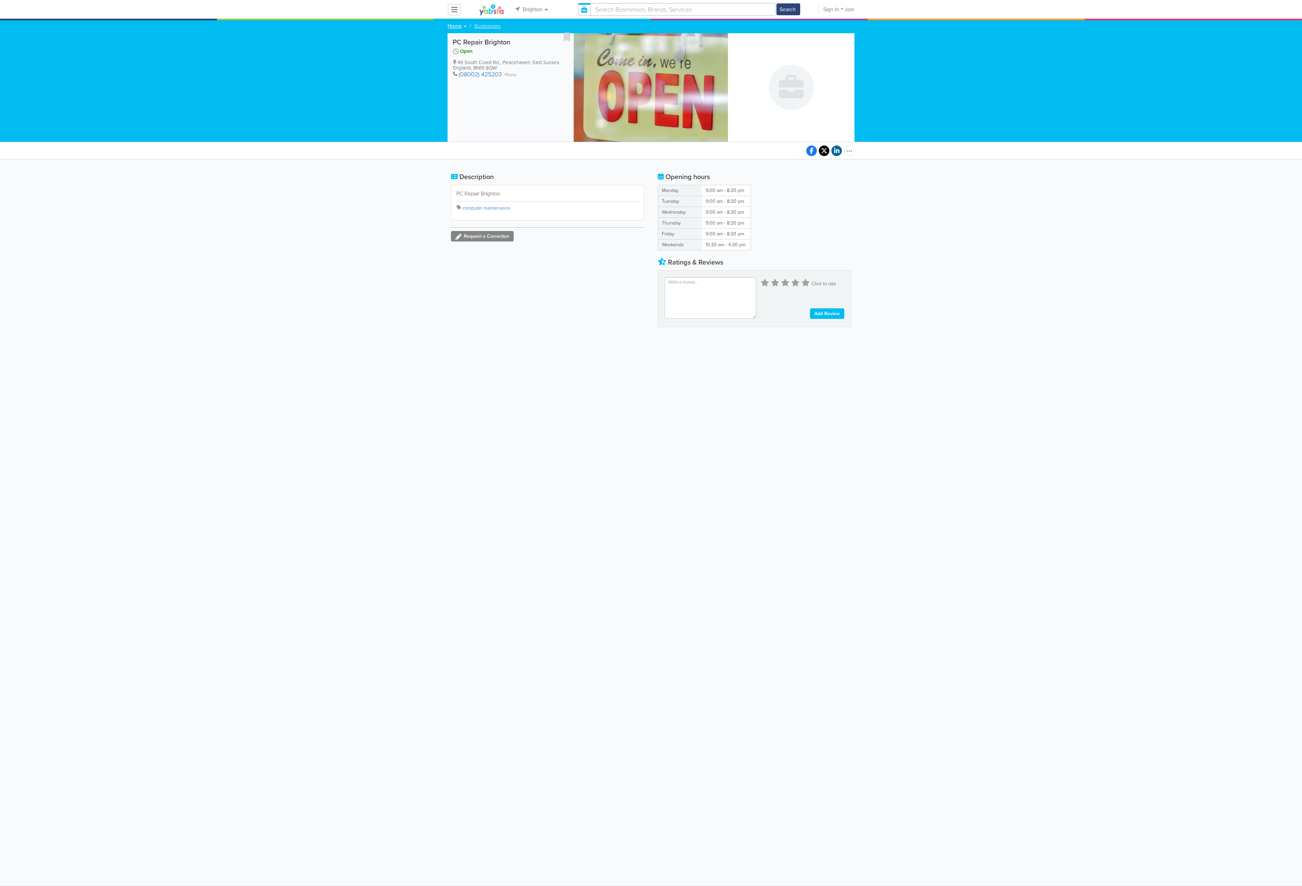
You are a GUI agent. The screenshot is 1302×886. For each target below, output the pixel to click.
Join (849, 9)
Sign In (831, 9)
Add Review (827, 313)
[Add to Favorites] (567, 37)
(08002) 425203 (480, 74)
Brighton (531, 9)
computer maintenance (486, 208)
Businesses (487, 26)
